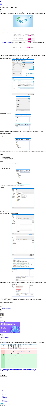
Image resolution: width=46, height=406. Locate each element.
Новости (3, 389)
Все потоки (2, 0)
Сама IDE (3, 32)
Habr (4, 405)
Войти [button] (1, 4)
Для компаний (3, 395)
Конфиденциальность (4, 397)
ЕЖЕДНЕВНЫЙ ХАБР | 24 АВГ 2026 (4, 337)
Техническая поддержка (7, 404)
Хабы (2, 390)
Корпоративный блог (4, 399)
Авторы (2, 391)
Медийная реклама (4, 400)
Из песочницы (2, 11)
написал (5, 342)
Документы (3, 396)
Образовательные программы (5, 401)
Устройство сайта (4, 394)
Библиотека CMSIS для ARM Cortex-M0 (6, 42)
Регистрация (3, 386)
